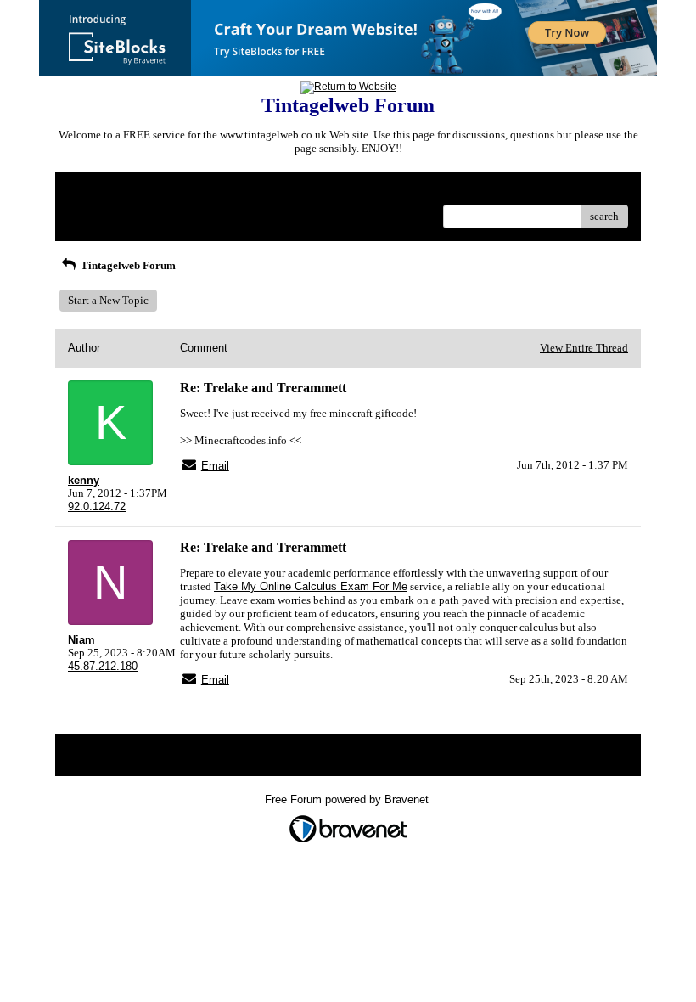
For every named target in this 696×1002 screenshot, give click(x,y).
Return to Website (109, 191)
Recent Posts (97, 211)
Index (177, 191)
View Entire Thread (584, 347)
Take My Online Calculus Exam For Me (310, 586)
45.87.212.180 (103, 666)
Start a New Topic (108, 300)
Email (215, 465)
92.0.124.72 (97, 506)
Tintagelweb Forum (127, 265)
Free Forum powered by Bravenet (348, 799)
